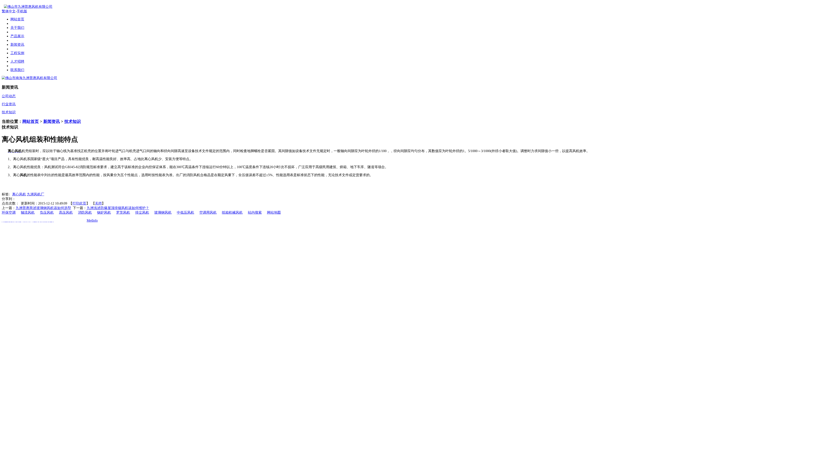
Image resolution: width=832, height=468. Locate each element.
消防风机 (85, 212)
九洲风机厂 (35, 194)
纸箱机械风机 (232, 212)
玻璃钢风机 (163, 212)
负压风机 (47, 212)
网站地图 (274, 212)
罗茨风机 (123, 212)
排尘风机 (142, 212)
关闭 (98, 203)
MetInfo (92, 220)
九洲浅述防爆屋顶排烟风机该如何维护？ (118, 208)
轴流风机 (28, 212)
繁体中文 (9, 11)
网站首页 (30, 121)
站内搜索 (255, 212)
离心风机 (19, 194)
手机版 (22, 11)
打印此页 (79, 203)
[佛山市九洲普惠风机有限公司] (27, 6)
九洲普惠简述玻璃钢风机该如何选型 (43, 208)
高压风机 (66, 212)
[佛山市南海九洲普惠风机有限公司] (29, 78)
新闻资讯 (51, 121)
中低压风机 (185, 212)
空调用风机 (208, 212)
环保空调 (9, 212)
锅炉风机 (104, 212)
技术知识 (72, 121)
